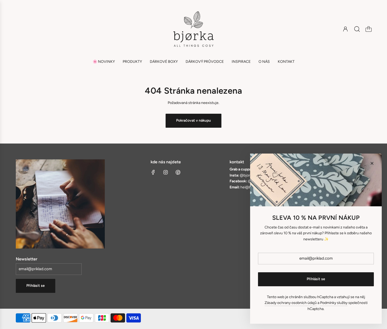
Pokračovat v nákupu (193, 120)
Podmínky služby (334, 303)
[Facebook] (153, 172)
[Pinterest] (178, 172)
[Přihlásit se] (345, 29)
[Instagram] (165, 172)
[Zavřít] (372, 163)
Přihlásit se (35, 285)
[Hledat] (357, 29)
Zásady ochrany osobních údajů (291, 303)
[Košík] (368, 29)
